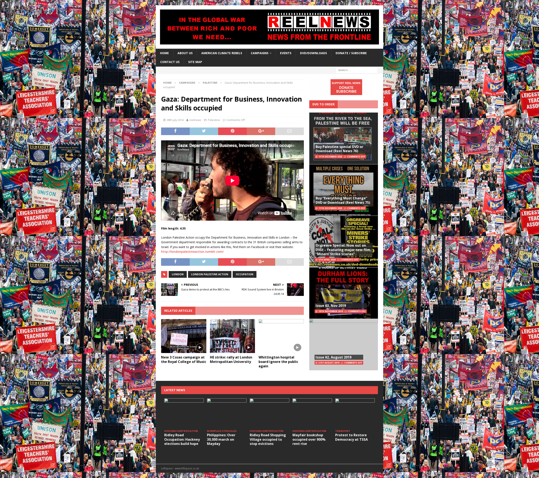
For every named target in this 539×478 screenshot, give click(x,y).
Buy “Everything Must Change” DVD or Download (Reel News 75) (343, 200)
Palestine (214, 120)
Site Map (195, 62)
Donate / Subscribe (351, 53)
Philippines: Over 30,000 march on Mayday (221, 439)
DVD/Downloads (313, 53)
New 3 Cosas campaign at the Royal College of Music (183, 359)
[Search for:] (357, 70)
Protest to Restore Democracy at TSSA (351, 437)
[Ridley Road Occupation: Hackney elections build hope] (184, 413)
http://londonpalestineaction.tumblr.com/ (192, 252)
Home (164, 53)
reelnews (195, 120)
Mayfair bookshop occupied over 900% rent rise (309, 439)
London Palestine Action (209, 274)
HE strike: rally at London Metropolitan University (231, 359)
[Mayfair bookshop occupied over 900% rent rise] (312, 413)
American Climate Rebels (221, 53)
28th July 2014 (175, 120)
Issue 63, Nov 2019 (331, 305)
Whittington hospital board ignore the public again (278, 361)
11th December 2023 (330, 156)
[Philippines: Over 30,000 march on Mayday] (227, 413)
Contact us (170, 62)
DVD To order (323, 104)
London (178, 274)
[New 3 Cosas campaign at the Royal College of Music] (183, 336)
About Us (185, 53)
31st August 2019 (329, 362)
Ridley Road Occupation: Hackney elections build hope (182, 439)
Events (285, 53)
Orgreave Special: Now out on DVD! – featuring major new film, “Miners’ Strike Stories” (343, 249)
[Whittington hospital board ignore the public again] (281, 336)
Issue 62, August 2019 (333, 357)
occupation (244, 274)
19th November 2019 (331, 311)
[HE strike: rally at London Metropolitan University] (232, 336)
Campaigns (187, 83)
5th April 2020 (327, 259)
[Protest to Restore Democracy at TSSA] (355, 413)
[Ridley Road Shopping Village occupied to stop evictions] (269, 413)
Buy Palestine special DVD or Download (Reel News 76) (339, 148)
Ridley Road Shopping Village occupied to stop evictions (268, 439)
